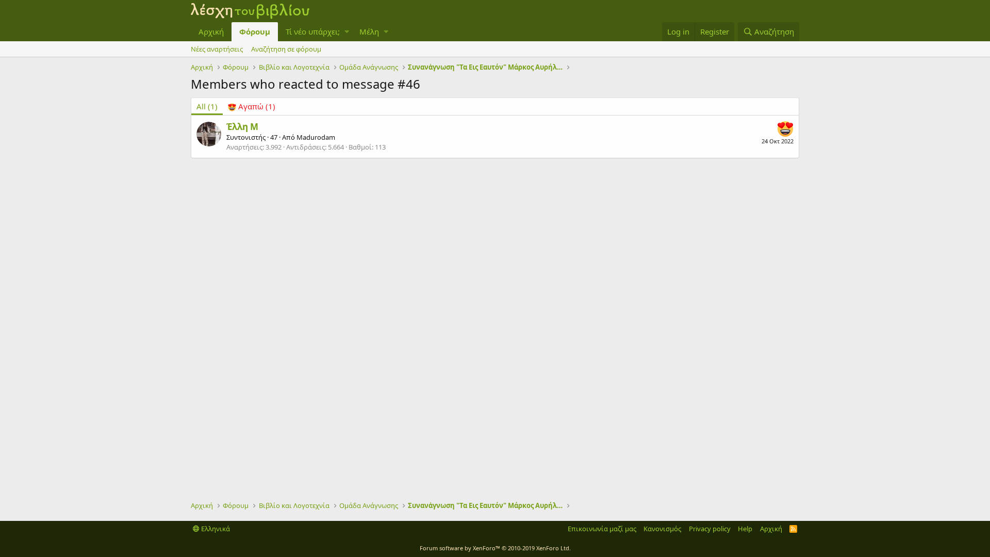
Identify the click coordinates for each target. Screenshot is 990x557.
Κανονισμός (662, 528)
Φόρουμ (254, 31)
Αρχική (211, 31)
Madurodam (315, 137)
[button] (347, 31)
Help (745, 528)
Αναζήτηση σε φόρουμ (286, 49)
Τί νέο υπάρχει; (313, 31)
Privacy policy (710, 528)
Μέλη (369, 31)
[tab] (251, 106)
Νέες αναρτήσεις (217, 49)
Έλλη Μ (242, 127)
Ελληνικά (215, 528)
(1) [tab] (207, 106)
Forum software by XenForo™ (495, 548)
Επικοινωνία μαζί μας (602, 528)
